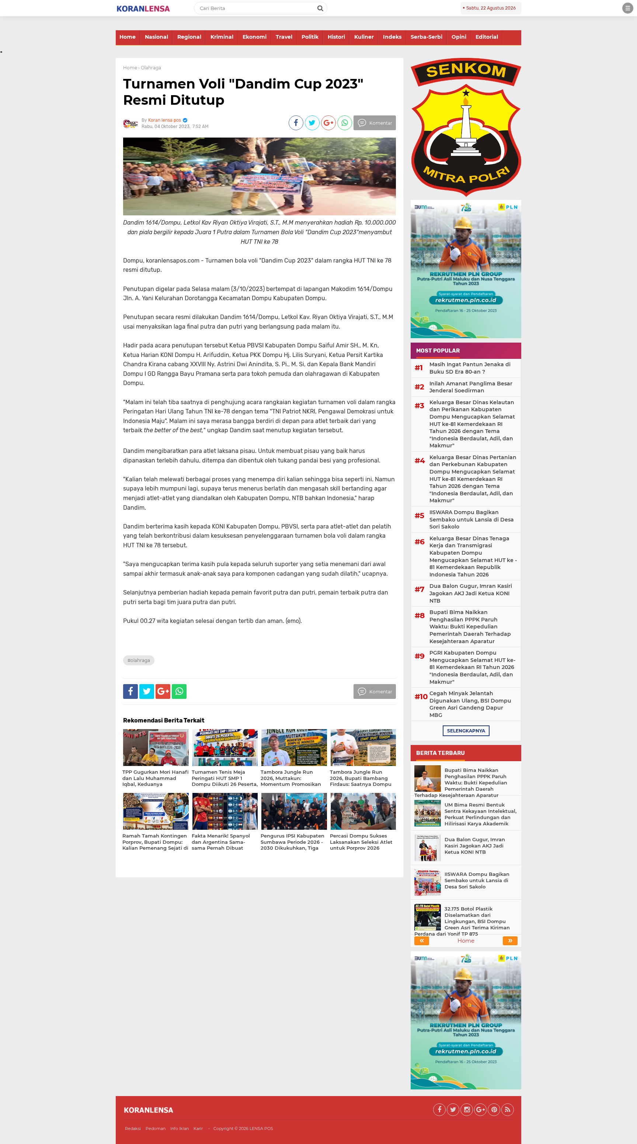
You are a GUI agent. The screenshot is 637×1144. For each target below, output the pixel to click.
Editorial (487, 37)
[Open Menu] (627, 8)
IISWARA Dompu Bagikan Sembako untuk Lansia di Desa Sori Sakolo (471, 519)
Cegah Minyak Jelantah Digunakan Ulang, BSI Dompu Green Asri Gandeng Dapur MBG (470, 704)
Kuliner (364, 37)
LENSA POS (261, 1128)
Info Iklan (179, 1128)
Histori (336, 37)
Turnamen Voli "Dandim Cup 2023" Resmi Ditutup (243, 92)
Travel (284, 37)
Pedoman (156, 1128)
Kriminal (221, 37)
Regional (189, 37)
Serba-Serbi (426, 37)
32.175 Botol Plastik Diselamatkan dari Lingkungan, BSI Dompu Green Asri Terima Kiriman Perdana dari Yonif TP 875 (462, 921)
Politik (310, 37)
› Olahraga (149, 67)
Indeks (392, 37)
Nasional (156, 37)
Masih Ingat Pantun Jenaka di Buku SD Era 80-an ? (470, 368)
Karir (198, 1128)
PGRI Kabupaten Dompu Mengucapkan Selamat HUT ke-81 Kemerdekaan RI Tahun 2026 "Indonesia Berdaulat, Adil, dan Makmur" (472, 667)
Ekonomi (255, 37)
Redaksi (133, 1128)
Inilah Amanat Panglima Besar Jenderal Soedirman (470, 387)
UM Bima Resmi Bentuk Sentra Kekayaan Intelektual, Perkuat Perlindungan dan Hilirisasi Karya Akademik (480, 814)
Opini (459, 37)
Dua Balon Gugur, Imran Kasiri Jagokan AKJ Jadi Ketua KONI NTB (470, 593)
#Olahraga (139, 660)
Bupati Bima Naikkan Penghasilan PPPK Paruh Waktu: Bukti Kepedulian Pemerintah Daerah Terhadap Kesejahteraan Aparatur (470, 626)
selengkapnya (466, 731)
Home (127, 37)
